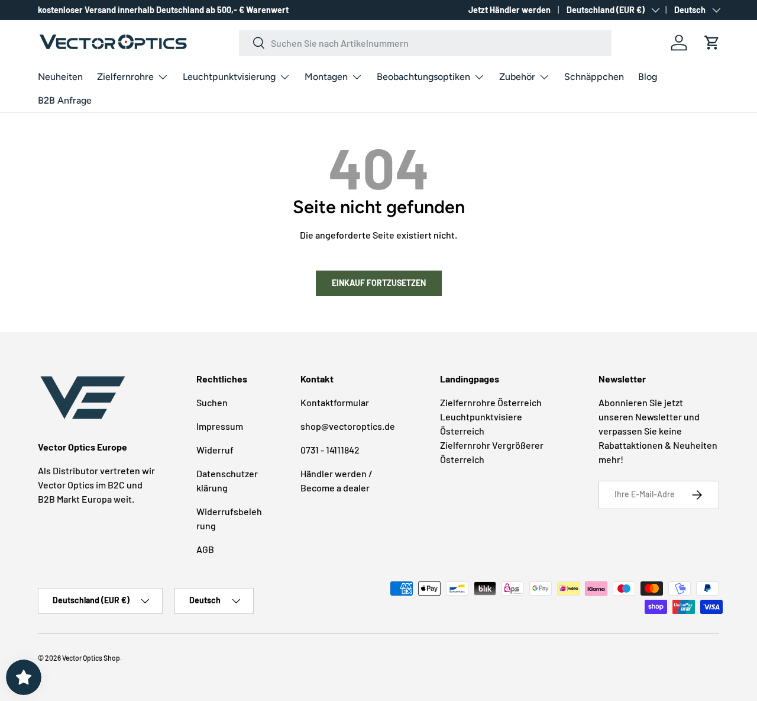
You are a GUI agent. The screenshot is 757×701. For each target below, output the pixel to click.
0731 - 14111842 (330, 449)
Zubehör (517, 76)
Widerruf (215, 449)
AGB (205, 549)
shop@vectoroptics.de (347, 426)
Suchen (212, 402)
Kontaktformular (334, 402)
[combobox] (425, 43)
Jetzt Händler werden (509, 10)
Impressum (219, 426)
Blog (647, 76)
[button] (712, 43)
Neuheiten (60, 76)
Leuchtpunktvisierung (229, 76)
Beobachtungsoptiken (423, 76)
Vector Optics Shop (91, 658)
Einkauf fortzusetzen (379, 283)
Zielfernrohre (125, 76)
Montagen (326, 76)
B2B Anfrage (65, 100)
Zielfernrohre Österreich (491, 402)
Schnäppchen (594, 76)
